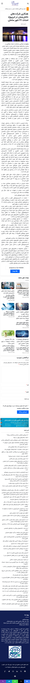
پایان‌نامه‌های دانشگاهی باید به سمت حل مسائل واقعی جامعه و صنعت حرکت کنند (23, 293)
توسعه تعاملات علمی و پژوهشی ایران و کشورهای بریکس (14, 440)
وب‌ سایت (26, 399)
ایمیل (27, 392)
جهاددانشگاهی (25, 619)
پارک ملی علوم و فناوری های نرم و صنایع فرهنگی (18, 621)
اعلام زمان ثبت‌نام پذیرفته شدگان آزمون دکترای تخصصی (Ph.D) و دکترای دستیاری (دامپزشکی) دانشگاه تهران (15, 493)
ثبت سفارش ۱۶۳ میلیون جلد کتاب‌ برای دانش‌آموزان (16, 497)
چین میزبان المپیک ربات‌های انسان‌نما (19, 499)
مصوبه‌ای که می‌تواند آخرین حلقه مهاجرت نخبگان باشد (15, 541)
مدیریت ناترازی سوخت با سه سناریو (19, 543)
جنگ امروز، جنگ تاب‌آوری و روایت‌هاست (18, 483)
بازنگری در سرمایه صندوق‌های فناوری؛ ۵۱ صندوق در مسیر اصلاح (9, 313)
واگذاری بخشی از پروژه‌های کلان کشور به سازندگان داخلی (7, 294)
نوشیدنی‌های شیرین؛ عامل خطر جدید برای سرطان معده (15, 586)
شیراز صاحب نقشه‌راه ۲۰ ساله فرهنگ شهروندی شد (16, 449)
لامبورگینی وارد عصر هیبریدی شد (20, 575)
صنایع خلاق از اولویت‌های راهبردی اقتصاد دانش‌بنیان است (22, 319)
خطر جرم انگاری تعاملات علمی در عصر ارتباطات (15, 9)
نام (28, 385)
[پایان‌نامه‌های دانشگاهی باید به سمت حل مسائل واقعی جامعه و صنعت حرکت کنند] (22, 285)
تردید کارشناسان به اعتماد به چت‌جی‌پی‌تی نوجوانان (16, 472)
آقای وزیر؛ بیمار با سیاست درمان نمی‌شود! (18, 456)
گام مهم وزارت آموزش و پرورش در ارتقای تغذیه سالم (15, 546)
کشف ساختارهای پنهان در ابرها (21, 437)
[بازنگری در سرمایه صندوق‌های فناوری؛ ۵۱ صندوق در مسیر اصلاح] (7, 306)
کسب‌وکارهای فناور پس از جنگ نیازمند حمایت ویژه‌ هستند (22, 345)
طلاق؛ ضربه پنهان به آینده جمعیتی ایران (19, 513)
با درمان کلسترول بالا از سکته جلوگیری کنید (18, 447)
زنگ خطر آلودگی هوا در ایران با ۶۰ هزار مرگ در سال (16, 502)
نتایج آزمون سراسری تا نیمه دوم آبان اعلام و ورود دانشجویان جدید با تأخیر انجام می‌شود (16, 480)
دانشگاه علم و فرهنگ (24, 625)
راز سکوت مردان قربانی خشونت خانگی (19, 560)
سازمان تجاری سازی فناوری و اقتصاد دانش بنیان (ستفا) (16, 623)
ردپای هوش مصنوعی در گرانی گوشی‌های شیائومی (16, 465)
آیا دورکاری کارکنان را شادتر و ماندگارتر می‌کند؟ (17, 435)
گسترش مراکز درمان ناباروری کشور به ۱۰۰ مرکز (17, 553)
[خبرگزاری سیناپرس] (15, 3)
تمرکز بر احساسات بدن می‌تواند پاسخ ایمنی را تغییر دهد (15, 588)
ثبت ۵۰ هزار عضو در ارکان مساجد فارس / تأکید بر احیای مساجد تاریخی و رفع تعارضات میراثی (15, 520)
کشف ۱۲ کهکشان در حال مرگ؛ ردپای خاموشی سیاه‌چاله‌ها (15, 490)
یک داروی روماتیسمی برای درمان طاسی (18, 459)
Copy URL (15, 271)
